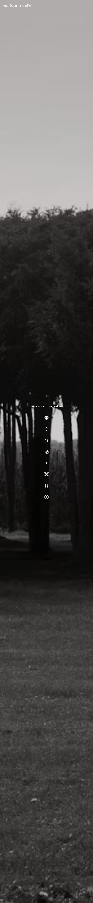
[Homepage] (17, 5)
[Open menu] (88, 4)
